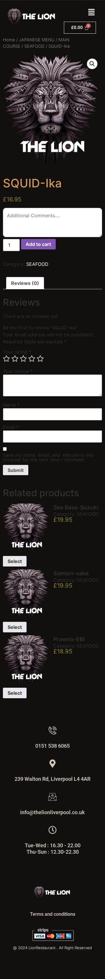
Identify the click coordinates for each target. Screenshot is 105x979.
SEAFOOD (34, 46)
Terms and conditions (52, 914)
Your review (18, 371)
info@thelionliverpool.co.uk (52, 812)
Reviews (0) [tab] (25, 283)
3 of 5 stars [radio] (23, 358)
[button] (91, 12)
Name (11, 405)
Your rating (17, 352)
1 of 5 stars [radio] (6, 358)
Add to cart (38, 244)
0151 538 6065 (52, 746)
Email (11, 427)
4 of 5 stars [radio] (31, 358)
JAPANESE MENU (37, 39)
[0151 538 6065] (52, 730)
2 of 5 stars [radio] (14, 358)
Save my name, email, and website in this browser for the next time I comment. (48, 457)
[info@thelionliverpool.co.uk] (52, 797)
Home (9, 39)
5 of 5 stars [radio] (40, 358)
